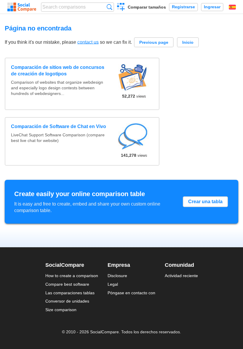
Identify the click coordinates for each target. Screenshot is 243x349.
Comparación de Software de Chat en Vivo (58, 126)
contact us (88, 41)
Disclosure (117, 275)
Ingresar (212, 7)
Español (232, 7)
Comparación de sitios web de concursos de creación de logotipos (57, 70)
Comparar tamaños (147, 7)
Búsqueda (109, 7)
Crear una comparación (121, 7)
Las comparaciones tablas (70, 292)
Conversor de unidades (67, 301)
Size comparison (60, 309)
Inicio (188, 42)
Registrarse (183, 7)
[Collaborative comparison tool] (22, 7)
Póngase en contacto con (131, 292)
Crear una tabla (205, 201)
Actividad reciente (181, 275)
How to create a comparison (71, 275)
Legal (113, 284)
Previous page (153, 42)
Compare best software (67, 284)
